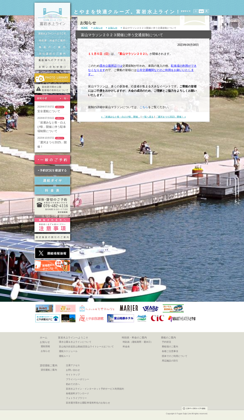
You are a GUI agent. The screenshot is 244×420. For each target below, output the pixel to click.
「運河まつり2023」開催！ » (171, 116)
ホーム (43, 337)
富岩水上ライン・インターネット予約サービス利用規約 (95, 388)
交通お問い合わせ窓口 (52, 67)
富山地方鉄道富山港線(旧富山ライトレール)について (86, 346)
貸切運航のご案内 (52, 53)
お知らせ (98, 28)
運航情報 (45, 346)
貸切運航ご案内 (48, 365)
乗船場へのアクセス (52, 60)
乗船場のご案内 (170, 346)
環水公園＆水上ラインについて (75, 342)
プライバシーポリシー (77, 379)
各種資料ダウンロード (77, 393)
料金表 (126, 346)
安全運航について (48, 111)
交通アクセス (73, 365)
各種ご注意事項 (170, 351)
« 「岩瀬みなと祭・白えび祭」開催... (120, 116)
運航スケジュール (68, 351)
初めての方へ (73, 384)
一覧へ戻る (148, 116)
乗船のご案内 (52, 47)
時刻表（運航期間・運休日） (138, 342)
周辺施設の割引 (170, 360)
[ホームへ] (52, 29)
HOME (84, 28)
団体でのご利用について (174, 356)
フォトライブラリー (76, 398)
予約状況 (166, 342)
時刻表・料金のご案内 (52, 40)
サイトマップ (73, 374)
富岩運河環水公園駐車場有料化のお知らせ (88, 402)
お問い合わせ (73, 370)
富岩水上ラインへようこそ (52, 33)
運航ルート (65, 356)
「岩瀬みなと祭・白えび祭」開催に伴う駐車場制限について (51, 127)
